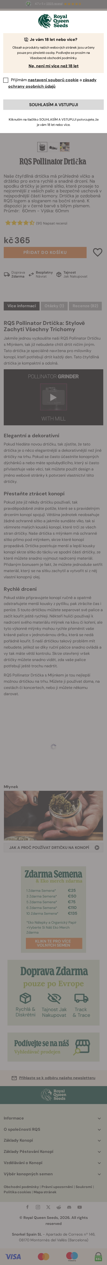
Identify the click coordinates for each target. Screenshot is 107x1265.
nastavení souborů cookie (53, 79)
